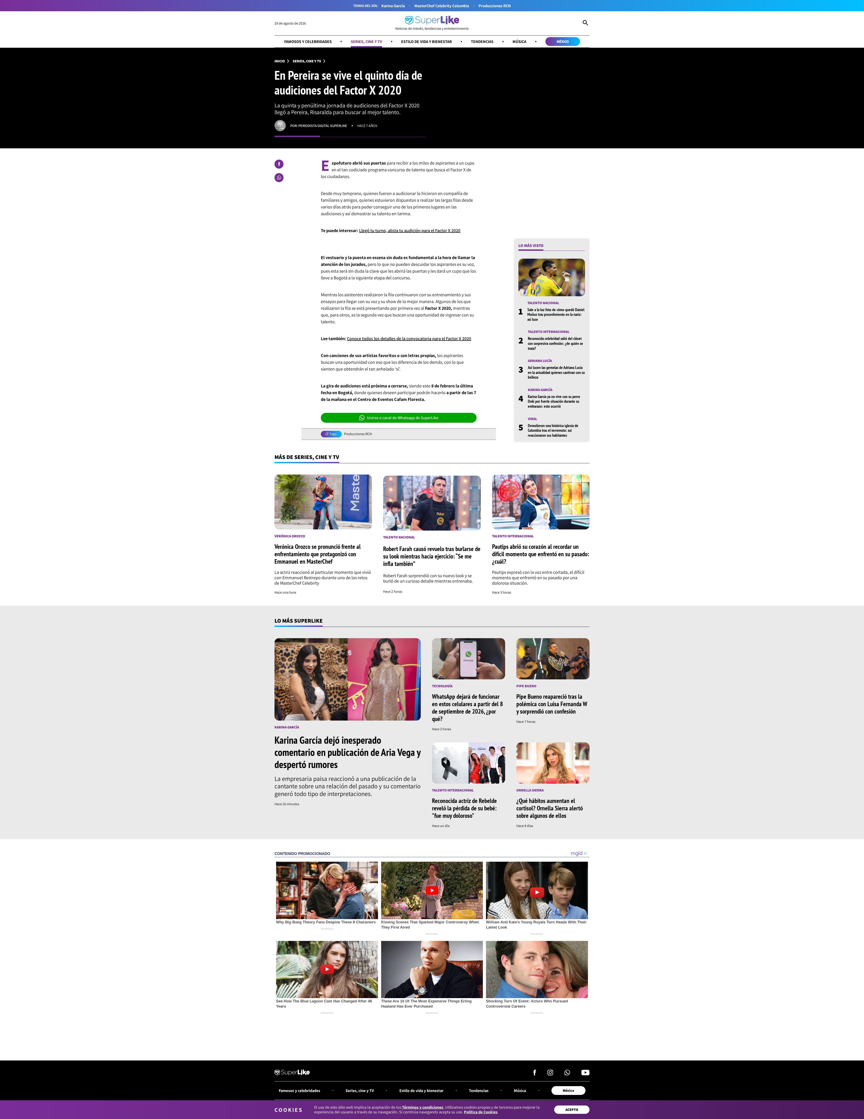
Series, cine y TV (366, 41)
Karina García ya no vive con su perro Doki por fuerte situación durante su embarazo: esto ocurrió (554, 401)
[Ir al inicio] (292, 1073)
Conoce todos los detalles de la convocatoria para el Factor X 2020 (409, 338)
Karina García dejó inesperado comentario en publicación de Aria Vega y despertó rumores (347, 752)
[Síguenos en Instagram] (550, 1074)
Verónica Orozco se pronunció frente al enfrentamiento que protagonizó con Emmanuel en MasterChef (317, 553)
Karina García (393, 5)
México (563, 41)
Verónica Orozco (289, 536)
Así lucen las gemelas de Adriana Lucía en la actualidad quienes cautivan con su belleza (556, 372)
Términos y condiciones (422, 1107)
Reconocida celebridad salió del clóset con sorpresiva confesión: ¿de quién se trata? (555, 343)
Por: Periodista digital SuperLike (318, 125)
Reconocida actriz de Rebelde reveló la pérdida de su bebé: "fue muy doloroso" (464, 808)
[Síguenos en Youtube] (585, 1074)
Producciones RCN (495, 5)
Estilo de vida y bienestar (426, 41)
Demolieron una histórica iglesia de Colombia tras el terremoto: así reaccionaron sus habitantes (553, 430)
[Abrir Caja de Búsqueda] (585, 23)
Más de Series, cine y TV (306, 457)
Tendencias (482, 41)
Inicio (279, 61)
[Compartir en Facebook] (279, 164)
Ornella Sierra (530, 790)
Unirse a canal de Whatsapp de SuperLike (402, 417)
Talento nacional (543, 303)
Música (519, 41)
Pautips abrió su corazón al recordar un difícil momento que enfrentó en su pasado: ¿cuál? (540, 553)
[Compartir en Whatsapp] (279, 177)
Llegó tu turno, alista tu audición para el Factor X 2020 (409, 230)
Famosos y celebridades (308, 41)
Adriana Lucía (540, 361)
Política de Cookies (480, 1111)
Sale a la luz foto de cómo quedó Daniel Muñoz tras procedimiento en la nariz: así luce (555, 314)
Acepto (571, 1109)
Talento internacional (548, 332)
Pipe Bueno (526, 686)
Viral (532, 419)
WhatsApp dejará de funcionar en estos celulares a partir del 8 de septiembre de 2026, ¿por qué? (467, 707)
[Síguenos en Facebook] (534, 1074)
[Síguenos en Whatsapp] (567, 1074)
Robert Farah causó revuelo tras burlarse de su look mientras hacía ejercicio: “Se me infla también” (431, 556)
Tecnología (442, 686)
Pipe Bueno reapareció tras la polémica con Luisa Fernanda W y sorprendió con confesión (551, 703)
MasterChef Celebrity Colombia (441, 5)
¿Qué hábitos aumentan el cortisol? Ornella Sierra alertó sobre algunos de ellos (549, 808)
